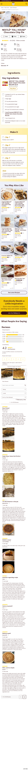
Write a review (20, 40)
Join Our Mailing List (14, 313)
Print (15, 36)
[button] (4, 65)
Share (23, 36)
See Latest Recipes (14, 292)
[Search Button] (26, 4)
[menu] (1, 4)
